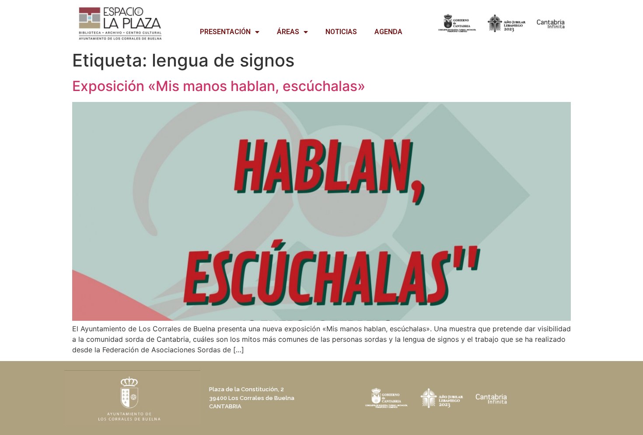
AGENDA (388, 32)
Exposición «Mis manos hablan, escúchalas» (218, 86)
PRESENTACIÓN (225, 32)
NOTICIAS (341, 32)
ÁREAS (288, 32)
